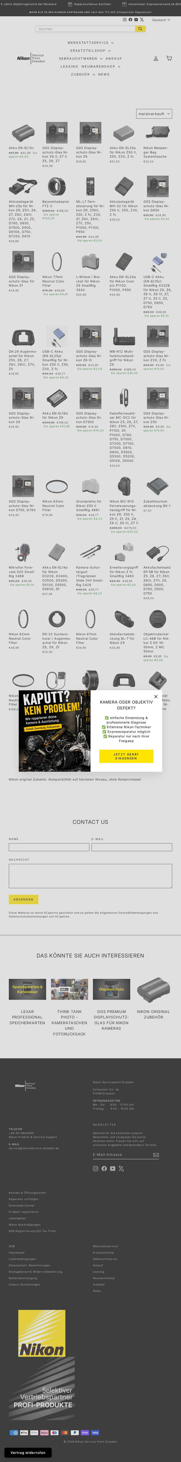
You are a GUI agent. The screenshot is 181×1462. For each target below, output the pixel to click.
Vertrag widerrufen (28, 1453)
